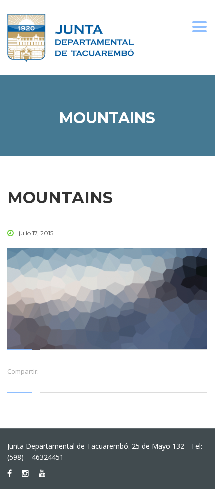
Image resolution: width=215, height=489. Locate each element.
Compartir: (23, 371)
